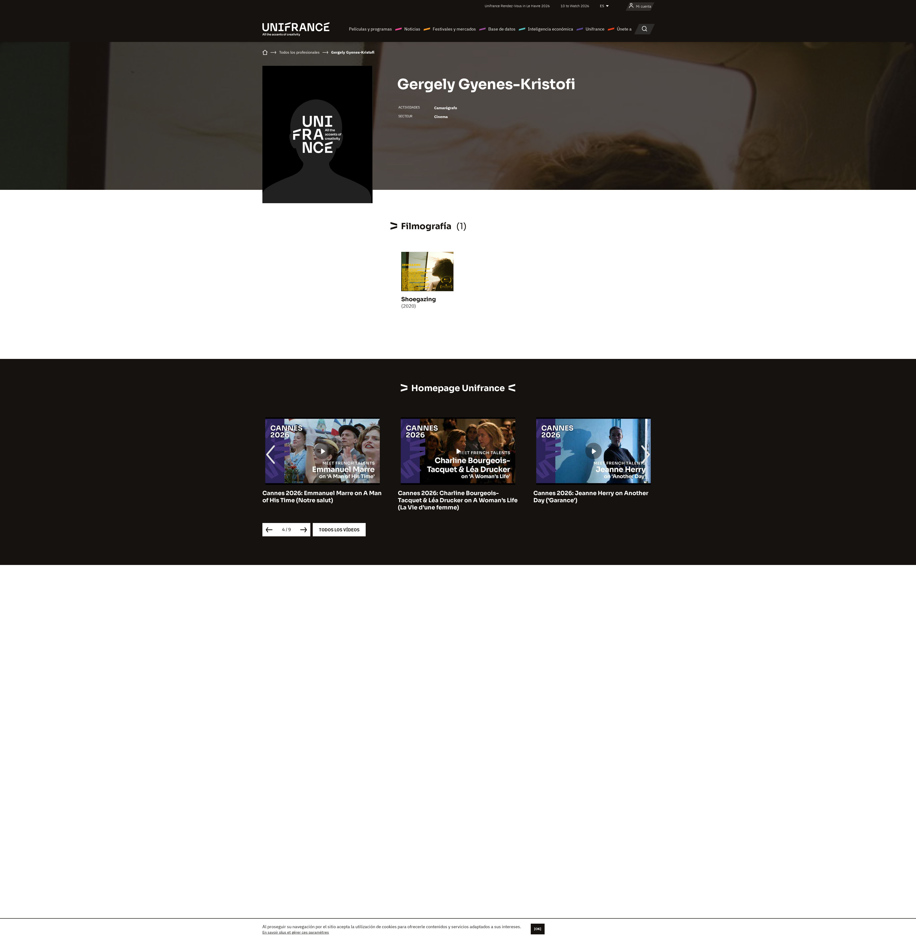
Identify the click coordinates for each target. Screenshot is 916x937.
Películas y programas (370, 29)
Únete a (624, 29)
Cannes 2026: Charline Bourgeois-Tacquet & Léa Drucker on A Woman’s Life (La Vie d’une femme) (322, 500)
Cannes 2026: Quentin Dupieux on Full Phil (589, 497)
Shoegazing (418, 299)
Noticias (412, 29)
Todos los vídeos (339, 530)
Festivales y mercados (454, 29)
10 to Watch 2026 (575, 6)
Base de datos (501, 29)
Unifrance (595, 29)
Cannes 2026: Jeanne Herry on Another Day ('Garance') (455, 497)
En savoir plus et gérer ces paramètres (295, 932)
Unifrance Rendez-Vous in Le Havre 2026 (517, 6)
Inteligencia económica (550, 29)
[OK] (537, 929)
